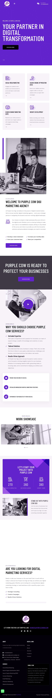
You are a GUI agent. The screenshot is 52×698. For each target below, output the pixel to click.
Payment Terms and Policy (42, 695)
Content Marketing (7, 676)
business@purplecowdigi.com (39, 628)
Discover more (10, 47)
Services (29, 651)
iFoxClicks (18, 694)
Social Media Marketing (12, 83)
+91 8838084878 (44, 4)
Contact (29, 656)
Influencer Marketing (8, 681)
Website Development (8, 684)
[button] (24, 447)
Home (28, 645)
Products (29, 653)
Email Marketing (6, 678)
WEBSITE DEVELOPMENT (36, 112)
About (28, 648)
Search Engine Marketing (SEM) (10, 673)
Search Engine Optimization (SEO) (11, 670)
